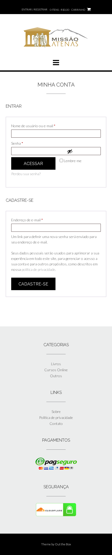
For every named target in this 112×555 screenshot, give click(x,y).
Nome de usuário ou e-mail (42, 125)
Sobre (56, 411)
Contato (56, 423)
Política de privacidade (56, 417)
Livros (56, 364)
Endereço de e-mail (36, 219)
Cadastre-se (33, 284)
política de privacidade (38, 269)
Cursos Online (56, 370)
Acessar (33, 163)
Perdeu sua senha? (26, 174)
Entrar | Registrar (34, 9)
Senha (26, 143)
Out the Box (63, 544)
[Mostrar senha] (82, 151)
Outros (56, 376)
